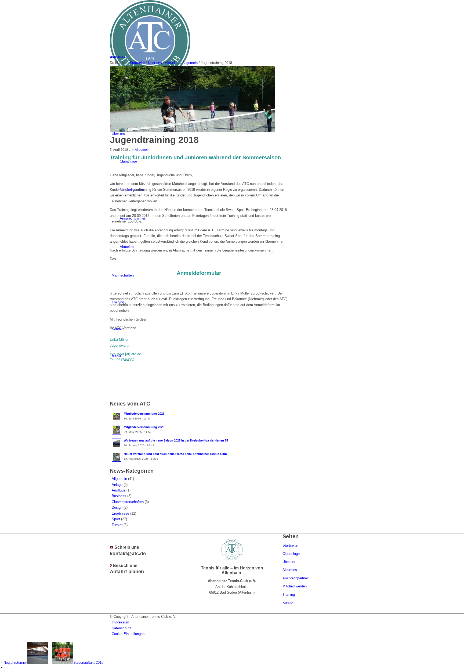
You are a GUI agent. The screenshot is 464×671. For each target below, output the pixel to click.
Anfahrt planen (127, 571)
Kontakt (288, 603)
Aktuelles (117, 57)
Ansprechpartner (295, 578)
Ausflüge (118, 490)
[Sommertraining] (192, 99)
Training (288, 595)
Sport (116, 519)
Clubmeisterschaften (128, 502)
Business (119, 496)
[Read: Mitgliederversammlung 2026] (116, 416)
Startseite (290, 545)
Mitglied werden (294, 586)
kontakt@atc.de (128, 553)
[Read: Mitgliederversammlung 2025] (116, 430)
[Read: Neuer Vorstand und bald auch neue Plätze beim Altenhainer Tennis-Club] (116, 457)
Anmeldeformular (199, 273)
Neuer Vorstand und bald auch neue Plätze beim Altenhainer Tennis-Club (175, 453)
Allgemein (142, 149)
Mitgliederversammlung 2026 (144, 413)
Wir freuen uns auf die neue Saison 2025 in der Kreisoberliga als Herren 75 (176, 440)
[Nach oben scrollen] (1, 668)
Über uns (289, 562)
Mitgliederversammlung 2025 (144, 427)
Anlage (117, 485)
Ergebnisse (120, 513)
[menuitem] (233, 622)
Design (117, 507)
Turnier (117, 525)
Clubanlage (291, 554)
